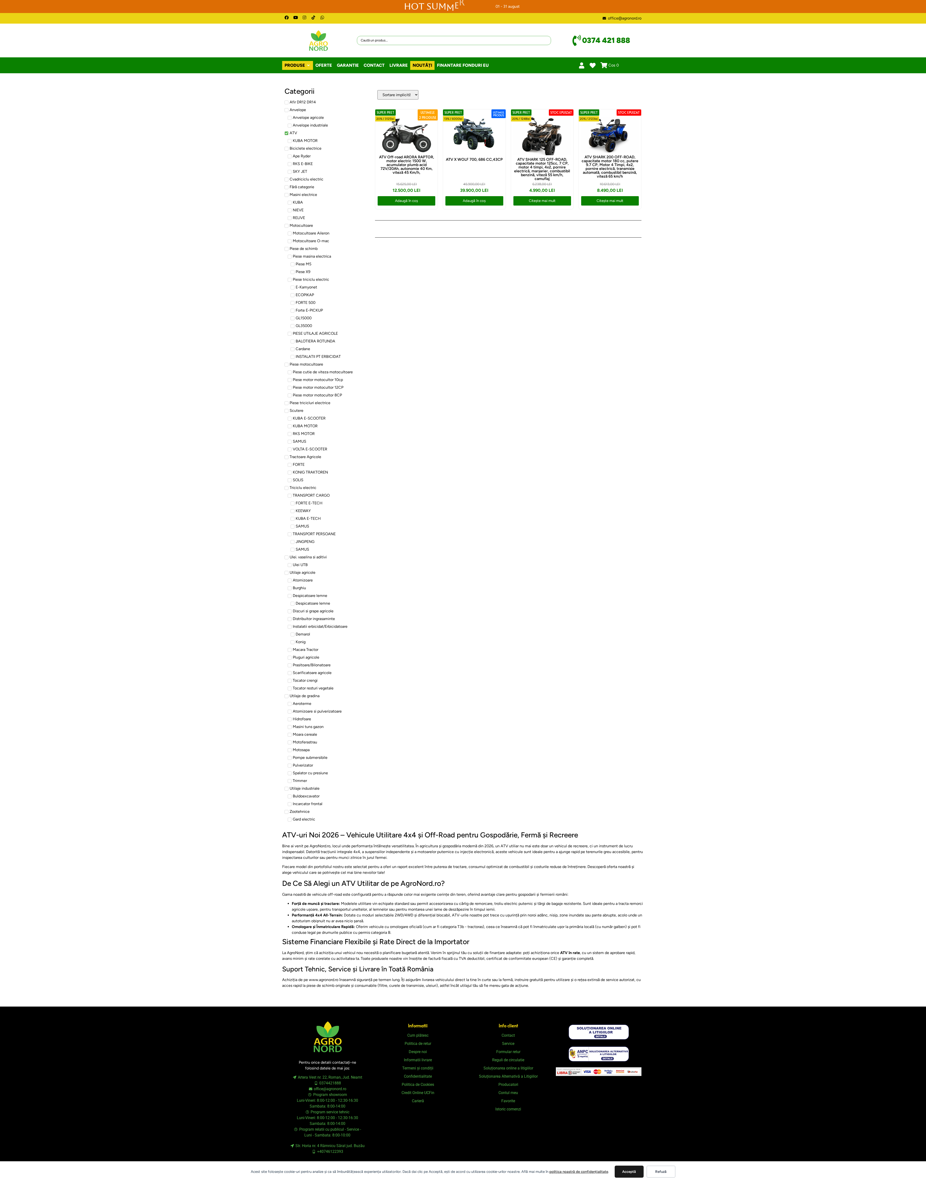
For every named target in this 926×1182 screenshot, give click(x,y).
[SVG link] (599, 1032)
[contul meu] (582, 65)
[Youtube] (295, 17)
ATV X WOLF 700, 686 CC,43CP (474, 159)
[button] (297, 65)
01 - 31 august (508, 6)
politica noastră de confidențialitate (578, 1171)
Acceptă (629, 1171)
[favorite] (593, 65)
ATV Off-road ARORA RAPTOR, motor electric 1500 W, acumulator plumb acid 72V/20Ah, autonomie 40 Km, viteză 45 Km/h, (406, 165)
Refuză (661, 1171)
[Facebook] (287, 17)
